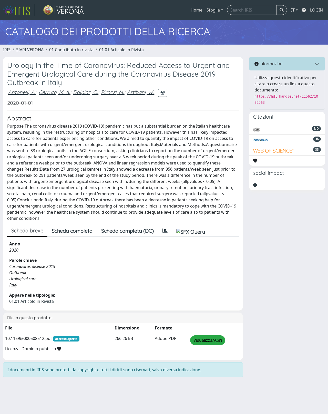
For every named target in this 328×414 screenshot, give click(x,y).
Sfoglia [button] (213, 10)
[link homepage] (18, 10)
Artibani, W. (140, 92)
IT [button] (293, 10)
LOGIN (316, 10)
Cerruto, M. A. (54, 92)
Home (196, 10)
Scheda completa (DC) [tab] (127, 230)
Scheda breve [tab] (27, 230)
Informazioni (271, 63)
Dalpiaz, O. (85, 92)
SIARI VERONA (30, 50)
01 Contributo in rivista (71, 50)
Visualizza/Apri (207, 340)
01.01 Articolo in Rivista (121, 50)
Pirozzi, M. (112, 92)
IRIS (7, 50)
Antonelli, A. (22, 92)
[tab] (165, 230)
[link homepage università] (63, 10)
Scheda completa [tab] (72, 230)
